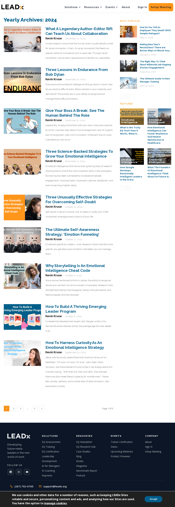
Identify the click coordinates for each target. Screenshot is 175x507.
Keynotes (47, 475)
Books (79, 461)
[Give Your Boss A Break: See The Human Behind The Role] (22, 121)
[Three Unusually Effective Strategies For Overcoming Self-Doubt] (22, 207)
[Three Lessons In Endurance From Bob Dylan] (22, 80)
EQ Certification (50, 451)
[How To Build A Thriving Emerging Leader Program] (22, 317)
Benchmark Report (86, 470)
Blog (78, 456)
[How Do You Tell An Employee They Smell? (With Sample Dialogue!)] (128, 32)
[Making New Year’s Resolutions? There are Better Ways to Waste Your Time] (128, 49)
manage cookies (55, 503)
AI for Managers (51, 465)
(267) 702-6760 (24, 486)
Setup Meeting (161, 7)
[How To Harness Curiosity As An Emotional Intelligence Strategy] (22, 353)
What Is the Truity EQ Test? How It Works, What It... (130, 130)
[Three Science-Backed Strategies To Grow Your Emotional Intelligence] (22, 162)
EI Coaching (48, 470)
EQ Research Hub (86, 446)
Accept (153, 499)
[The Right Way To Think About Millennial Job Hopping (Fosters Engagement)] (128, 66)
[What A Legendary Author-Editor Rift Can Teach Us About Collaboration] (22, 39)
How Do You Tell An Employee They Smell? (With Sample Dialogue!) (155, 30)
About (126, 7)
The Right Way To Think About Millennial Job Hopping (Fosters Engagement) (155, 64)
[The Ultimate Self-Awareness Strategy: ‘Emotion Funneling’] (22, 240)
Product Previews (120, 456)
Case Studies (83, 451)
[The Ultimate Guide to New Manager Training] (128, 83)
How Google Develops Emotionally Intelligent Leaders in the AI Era (131, 173)
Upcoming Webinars (122, 451)
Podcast (80, 475)
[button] (10, 472)
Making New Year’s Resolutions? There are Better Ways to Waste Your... (155, 47)
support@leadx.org (55, 486)
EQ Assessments (51, 442)
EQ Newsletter (84, 442)
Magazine (81, 465)
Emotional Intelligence (129, 121)
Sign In (142, 7)
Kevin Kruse (53, 38)
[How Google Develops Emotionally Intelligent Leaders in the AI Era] (132, 156)
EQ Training (48, 446)
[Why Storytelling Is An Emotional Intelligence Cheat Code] (22, 276)
